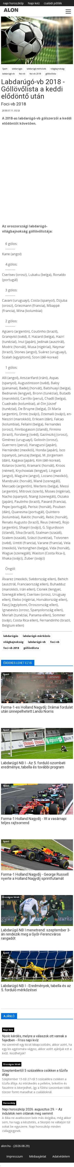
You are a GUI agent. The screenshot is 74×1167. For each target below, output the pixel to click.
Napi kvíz (34, 3)
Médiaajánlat (37, 1156)
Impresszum (14, 1156)
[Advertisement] (37, 180)
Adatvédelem (61, 1156)
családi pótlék (53, 3)
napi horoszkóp (13, 3)
